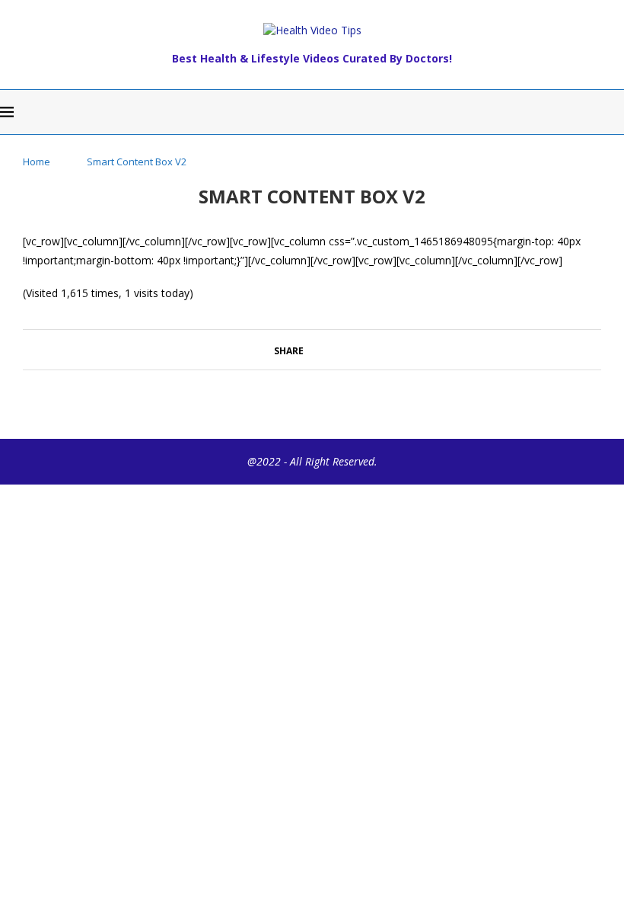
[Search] (616, 112)
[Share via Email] (346, 349)
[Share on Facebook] (311, 349)
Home (36, 161)
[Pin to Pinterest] (331, 349)
